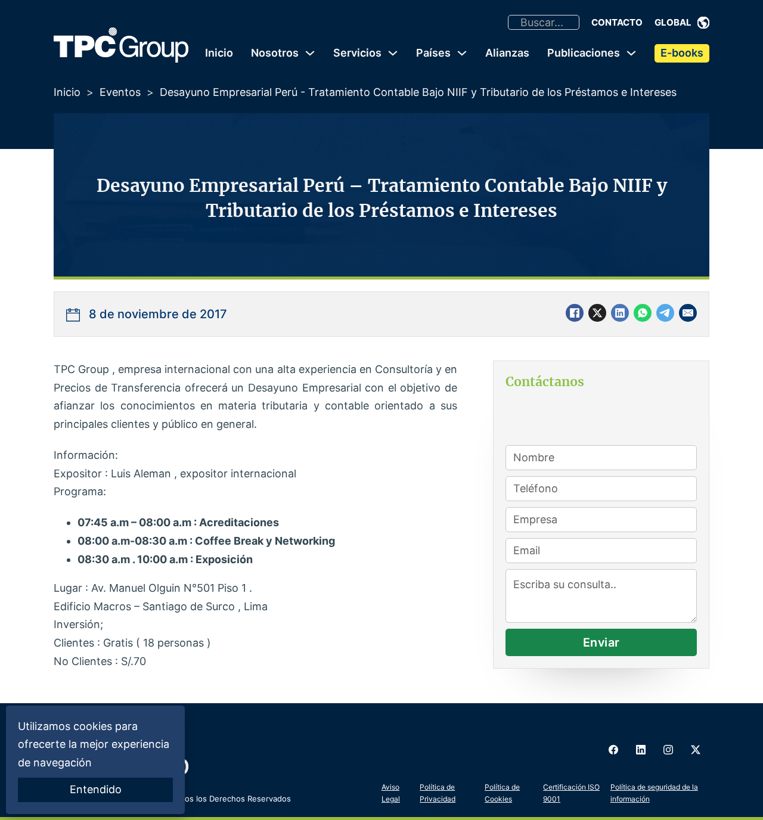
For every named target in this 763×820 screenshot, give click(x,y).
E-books (681, 52)
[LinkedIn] (620, 313)
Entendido (96, 789)
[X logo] (695, 749)
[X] (597, 313)
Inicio (219, 52)
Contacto (617, 22)
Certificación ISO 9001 (571, 792)
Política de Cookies (502, 792)
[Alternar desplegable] (703, 23)
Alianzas (507, 52)
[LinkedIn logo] (641, 749)
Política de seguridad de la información (654, 792)
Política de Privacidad (437, 792)
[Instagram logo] (668, 749)
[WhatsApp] (643, 313)
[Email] (688, 313)
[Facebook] (575, 313)
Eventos (120, 92)
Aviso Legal (391, 792)
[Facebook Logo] (613, 749)
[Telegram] (665, 313)
